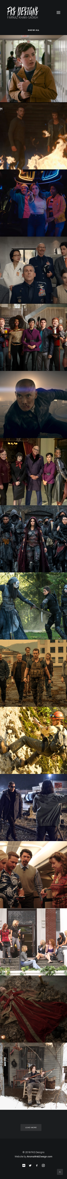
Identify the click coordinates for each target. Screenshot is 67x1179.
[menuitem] (33, 30)
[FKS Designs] (33, 12)
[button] (58, 12)
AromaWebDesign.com (39, 1156)
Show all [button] (33, 30)
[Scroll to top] (60, 1171)
